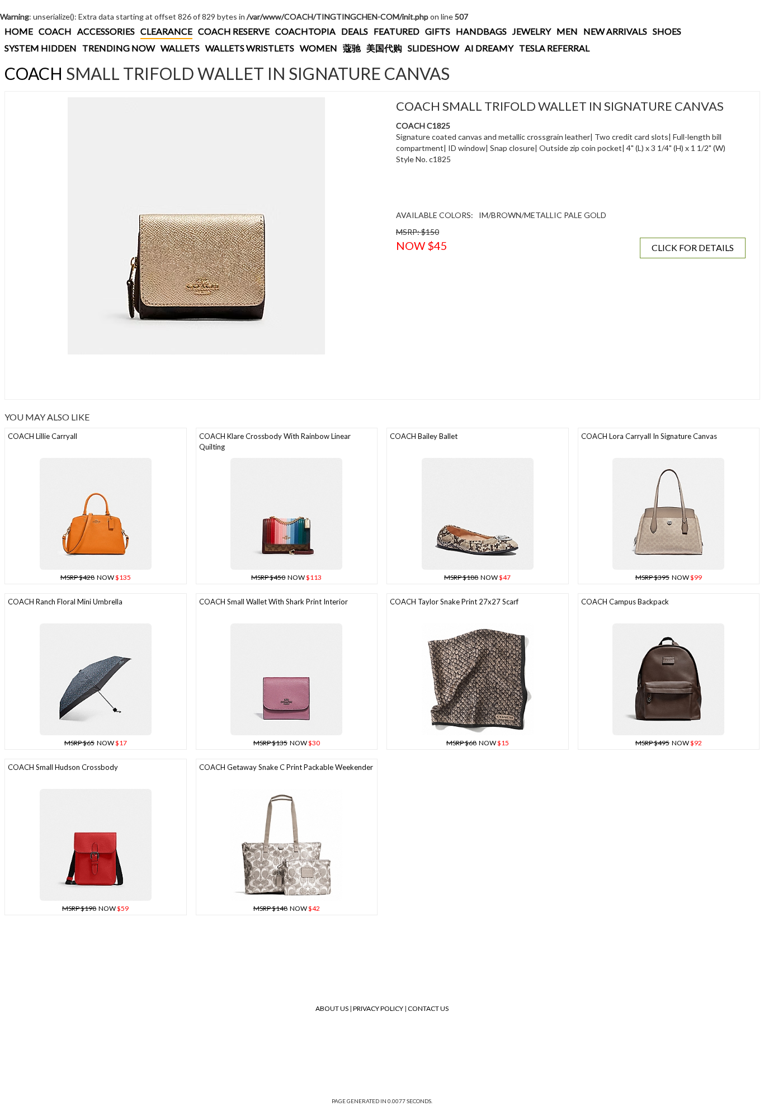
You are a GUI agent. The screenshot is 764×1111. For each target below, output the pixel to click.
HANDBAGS (481, 31)
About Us (331, 1008)
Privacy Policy (378, 1008)
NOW (95, 577)
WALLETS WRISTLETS (249, 47)
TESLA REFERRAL (554, 47)
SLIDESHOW (433, 47)
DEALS (354, 31)
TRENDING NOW (118, 47)
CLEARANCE (166, 31)
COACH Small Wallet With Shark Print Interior (273, 601)
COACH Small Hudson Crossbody (63, 767)
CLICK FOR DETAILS (693, 247)
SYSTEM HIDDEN (40, 47)
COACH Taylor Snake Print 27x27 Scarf (454, 601)
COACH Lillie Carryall (42, 436)
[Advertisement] (196, 377)
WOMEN (318, 47)
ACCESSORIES (106, 31)
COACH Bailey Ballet (424, 436)
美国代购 (384, 47)
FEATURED (396, 31)
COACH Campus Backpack (625, 601)
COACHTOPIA (305, 31)
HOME (18, 31)
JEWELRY (531, 31)
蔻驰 (352, 47)
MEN (567, 31)
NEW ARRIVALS (615, 31)
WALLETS (180, 47)
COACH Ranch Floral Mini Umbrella (65, 601)
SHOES (667, 31)
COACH (55, 31)
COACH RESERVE (234, 31)
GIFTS (437, 31)
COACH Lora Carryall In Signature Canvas (649, 436)
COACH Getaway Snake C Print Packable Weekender (286, 767)
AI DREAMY (489, 47)
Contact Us (428, 1008)
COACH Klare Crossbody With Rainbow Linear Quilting (275, 441)
